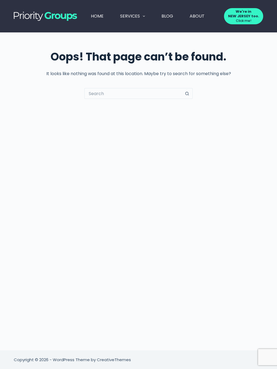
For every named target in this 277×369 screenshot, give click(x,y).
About (197, 16)
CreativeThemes (114, 360)
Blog (167, 16)
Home (97, 16)
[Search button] (187, 93)
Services (130, 16)
